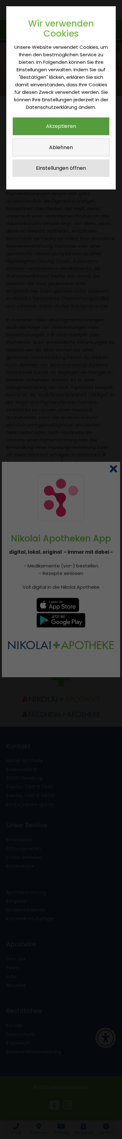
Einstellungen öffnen (61, 168)
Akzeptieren (61, 126)
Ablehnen (61, 147)
